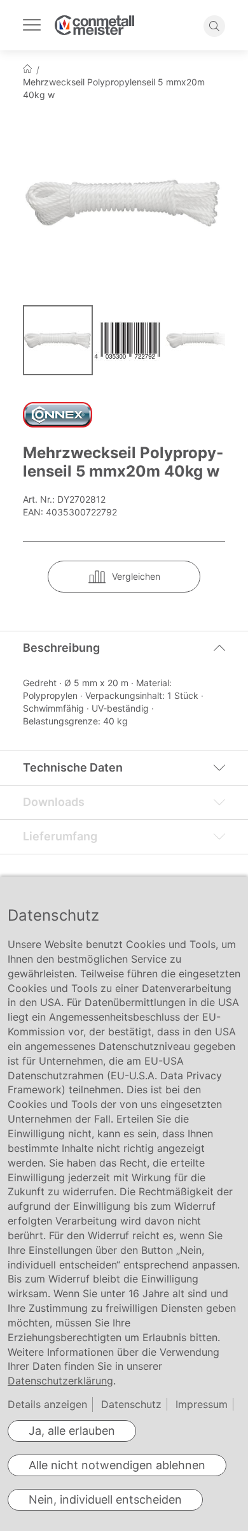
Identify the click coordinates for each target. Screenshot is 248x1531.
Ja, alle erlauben (72, 1430)
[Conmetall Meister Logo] (94, 25)
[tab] (124, 648)
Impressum (202, 1404)
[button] (129, 340)
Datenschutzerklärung (60, 1380)
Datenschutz (131, 1404)
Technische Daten (73, 767)
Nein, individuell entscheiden (105, 1499)
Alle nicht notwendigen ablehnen (117, 1465)
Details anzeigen (47, 1404)
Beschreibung (61, 647)
